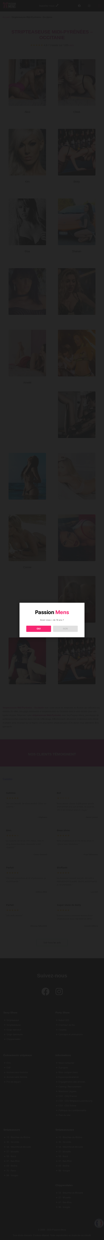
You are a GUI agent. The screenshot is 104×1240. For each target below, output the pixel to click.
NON (65, 629)
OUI (38, 629)
